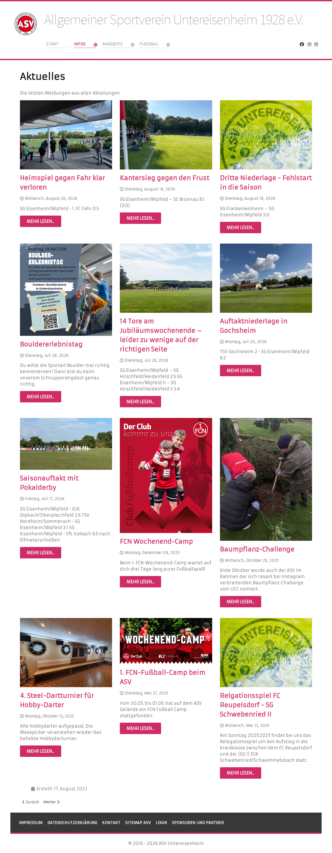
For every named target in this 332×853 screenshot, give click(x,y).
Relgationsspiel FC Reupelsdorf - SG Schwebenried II (250, 705)
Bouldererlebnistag (51, 344)
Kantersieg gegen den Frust (164, 178)
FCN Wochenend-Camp (156, 541)
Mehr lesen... (40, 221)
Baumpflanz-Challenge (257, 549)
